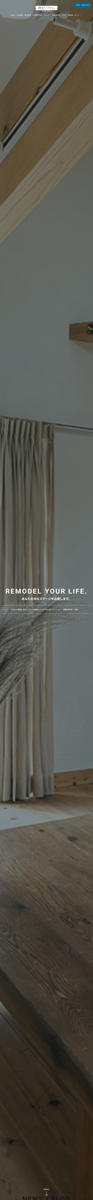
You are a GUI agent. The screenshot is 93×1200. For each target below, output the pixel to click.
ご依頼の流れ (37, 15)
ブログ (64, 15)
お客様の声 (56, 15)
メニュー (47, 15)
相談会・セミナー (74, 15)
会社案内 (20, 15)
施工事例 (28, 15)
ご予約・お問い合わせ (82, 5)
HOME (12, 15)
